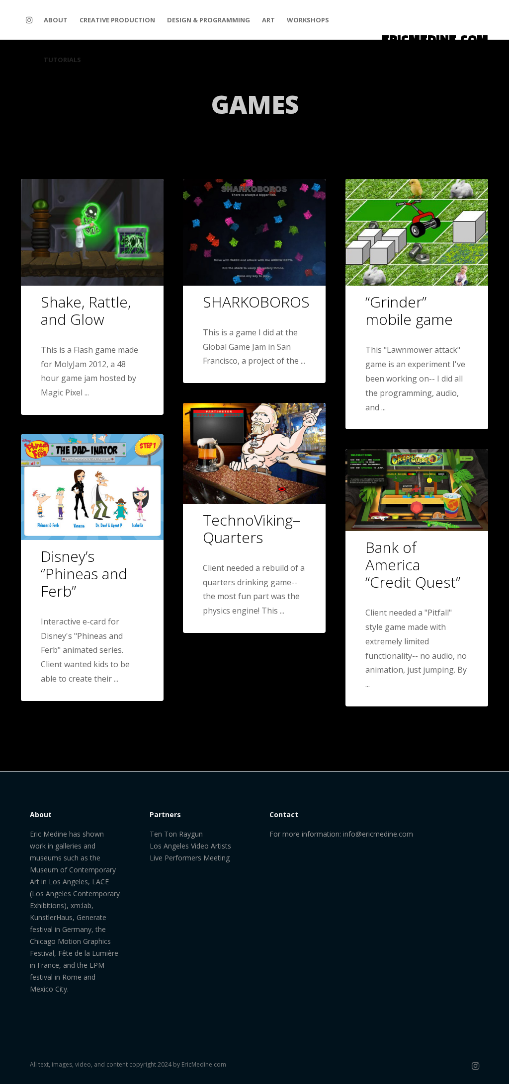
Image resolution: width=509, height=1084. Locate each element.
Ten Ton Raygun (176, 834)
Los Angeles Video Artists (190, 846)
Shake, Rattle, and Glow (86, 310)
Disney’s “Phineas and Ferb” (84, 573)
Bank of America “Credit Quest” (412, 564)
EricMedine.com (203, 1064)
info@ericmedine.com (378, 834)
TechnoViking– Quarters (251, 528)
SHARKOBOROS (256, 302)
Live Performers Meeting (190, 857)
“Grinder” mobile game (409, 310)
